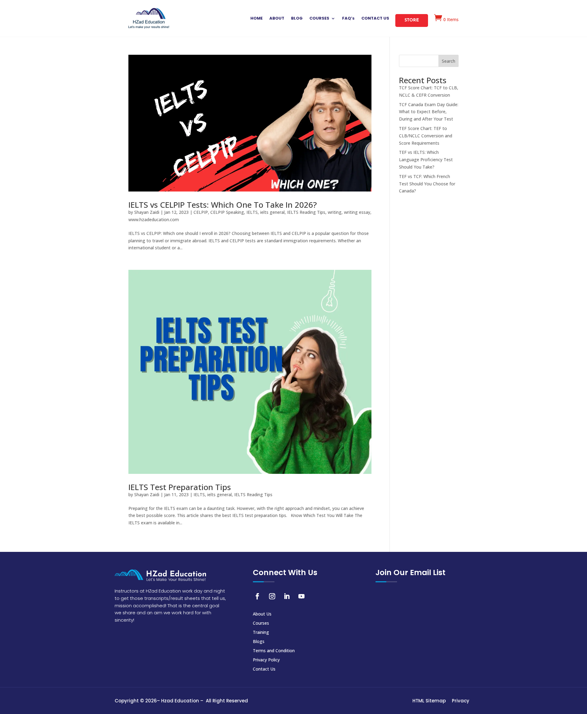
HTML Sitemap (429, 701)
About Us (262, 614)
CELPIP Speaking (227, 212)
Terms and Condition (274, 651)
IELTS (252, 212)
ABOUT (276, 18)
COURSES (319, 18)
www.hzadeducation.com (153, 219)
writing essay (357, 212)
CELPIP (201, 212)
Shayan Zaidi (146, 212)
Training (261, 632)
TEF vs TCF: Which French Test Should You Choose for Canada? (427, 183)
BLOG (297, 18)
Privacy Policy (266, 660)
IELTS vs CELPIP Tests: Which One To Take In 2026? (222, 204)
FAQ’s (348, 18)
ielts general (272, 212)
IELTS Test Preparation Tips (179, 487)
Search (448, 61)
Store (411, 20)
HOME (256, 18)
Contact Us (264, 669)
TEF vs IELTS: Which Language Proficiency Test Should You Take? (426, 159)
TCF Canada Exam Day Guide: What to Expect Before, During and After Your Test (428, 112)
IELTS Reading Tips (306, 212)
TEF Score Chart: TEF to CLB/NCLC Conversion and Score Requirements (425, 135)
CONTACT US (375, 18)
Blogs (258, 641)
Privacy (460, 701)
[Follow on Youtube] (301, 596)
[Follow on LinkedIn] (287, 596)
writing (334, 212)
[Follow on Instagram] (272, 596)
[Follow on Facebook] (257, 596)
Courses (261, 623)
